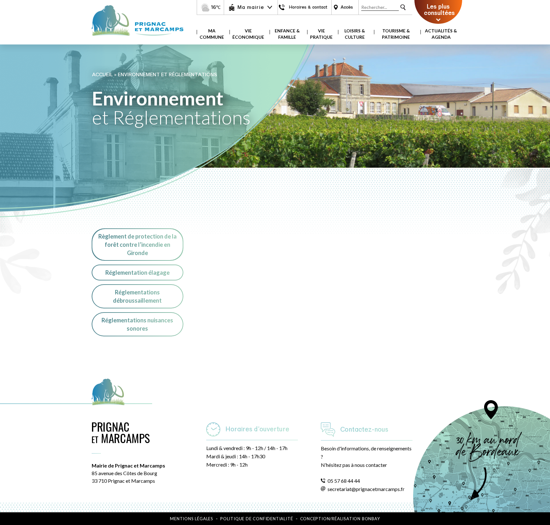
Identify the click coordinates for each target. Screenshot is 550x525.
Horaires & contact (308, 7)
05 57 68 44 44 (344, 481)
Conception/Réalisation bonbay (340, 518)
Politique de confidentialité (256, 518)
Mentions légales (191, 518)
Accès (347, 7)
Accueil (102, 74)
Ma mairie (250, 7)
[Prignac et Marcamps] (137, 39)
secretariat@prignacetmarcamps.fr (366, 489)
